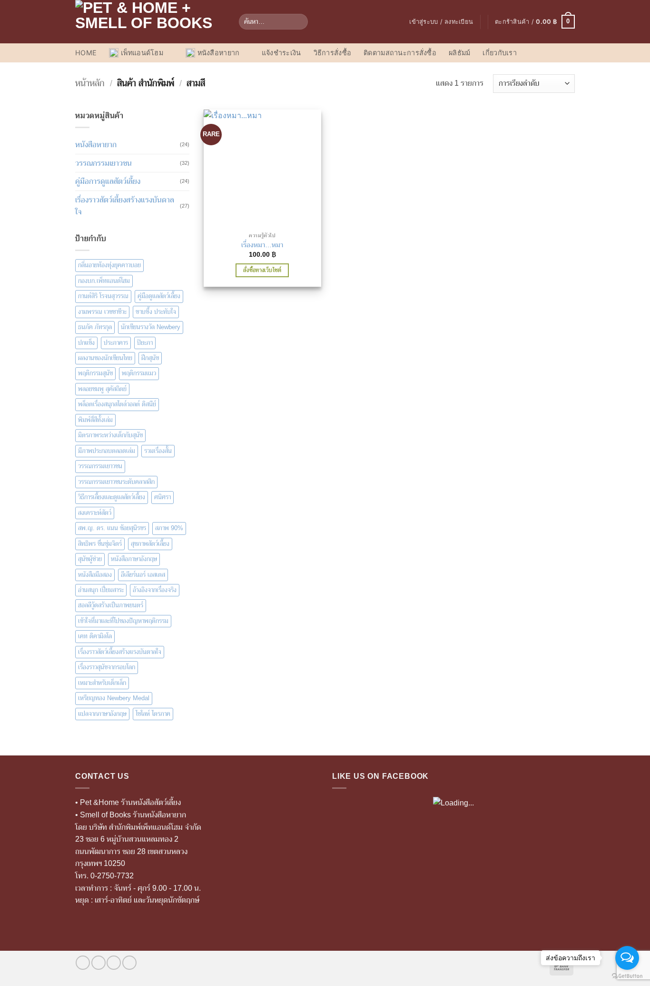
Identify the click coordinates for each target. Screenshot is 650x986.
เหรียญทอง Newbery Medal (113, 698)
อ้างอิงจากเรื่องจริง (155, 590)
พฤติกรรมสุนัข (95, 373)
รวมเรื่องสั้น (158, 450)
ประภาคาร (116, 342)
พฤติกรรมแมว (139, 373)
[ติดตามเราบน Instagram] (98, 963)
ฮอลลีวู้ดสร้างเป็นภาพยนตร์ (110, 605)
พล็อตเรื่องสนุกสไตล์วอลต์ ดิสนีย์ (117, 404)
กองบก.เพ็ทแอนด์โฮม (104, 280)
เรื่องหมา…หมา (262, 245)
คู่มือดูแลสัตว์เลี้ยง (159, 296)
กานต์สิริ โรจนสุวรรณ (103, 296)
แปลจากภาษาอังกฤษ (102, 713)
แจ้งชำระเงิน (281, 53)
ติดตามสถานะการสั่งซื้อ (400, 53)
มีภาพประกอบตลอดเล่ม (106, 450)
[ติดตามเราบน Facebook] (83, 963)
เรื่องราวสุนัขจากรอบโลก (106, 667)
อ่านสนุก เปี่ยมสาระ (101, 590)
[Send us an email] (129, 963)
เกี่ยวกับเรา (500, 53)
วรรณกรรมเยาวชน (103, 163)
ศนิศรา (162, 497)
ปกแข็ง (86, 342)
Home (86, 53)
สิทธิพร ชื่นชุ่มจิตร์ (100, 543)
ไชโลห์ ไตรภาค (153, 713)
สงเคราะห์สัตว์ (94, 512)
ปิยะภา (145, 342)
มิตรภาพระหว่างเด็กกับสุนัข (110, 435)
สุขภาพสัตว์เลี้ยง (150, 543)
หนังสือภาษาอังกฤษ (134, 559)
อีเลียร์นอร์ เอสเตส (143, 574)
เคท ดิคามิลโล (95, 636)
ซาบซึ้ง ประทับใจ (156, 311)
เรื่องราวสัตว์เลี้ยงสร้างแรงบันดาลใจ (124, 206)
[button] (441, 21)
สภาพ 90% (169, 528)
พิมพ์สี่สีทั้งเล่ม (95, 419)
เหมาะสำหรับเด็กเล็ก (102, 682)
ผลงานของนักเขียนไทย (105, 358)
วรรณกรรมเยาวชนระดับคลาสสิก (116, 481)
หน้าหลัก (90, 83)
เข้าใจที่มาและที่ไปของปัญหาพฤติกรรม (123, 620)
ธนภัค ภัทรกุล (95, 327)
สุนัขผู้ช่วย (90, 559)
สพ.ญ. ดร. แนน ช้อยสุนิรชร (112, 528)
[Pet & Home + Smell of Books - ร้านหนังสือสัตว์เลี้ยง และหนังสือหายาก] (150, 21)
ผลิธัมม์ (459, 53)
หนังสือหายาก (218, 53)
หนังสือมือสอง (95, 574)
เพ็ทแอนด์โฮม (142, 53)
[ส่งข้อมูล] (299, 22)
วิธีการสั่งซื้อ (333, 53)
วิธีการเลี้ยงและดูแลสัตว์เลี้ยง (111, 497)
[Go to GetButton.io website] (627, 976)
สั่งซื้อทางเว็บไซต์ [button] (262, 270)
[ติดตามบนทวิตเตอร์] (114, 963)
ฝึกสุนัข (150, 358)
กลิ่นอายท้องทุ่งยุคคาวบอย (109, 265)
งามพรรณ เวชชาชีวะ (102, 311)
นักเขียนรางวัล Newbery (150, 327)
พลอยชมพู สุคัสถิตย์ (102, 388)
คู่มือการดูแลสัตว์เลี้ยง (107, 181)
